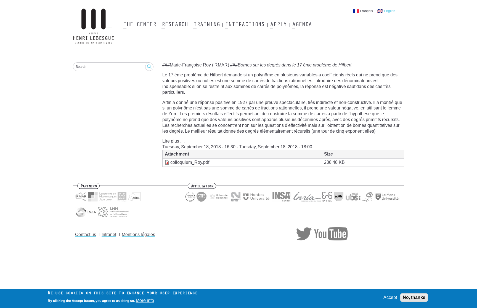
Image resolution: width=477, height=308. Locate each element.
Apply (278, 25)
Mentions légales (138, 234)
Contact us (85, 234)
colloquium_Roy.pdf (189, 162)
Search (81, 67)
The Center (139, 25)
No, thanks (414, 297)
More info (145, 300)
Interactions (244, 25)
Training (206, 25)
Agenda (302, 25)
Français (366, 11)
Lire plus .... (173, 141)
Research (174, 25)
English (389, 11)
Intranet (109, 234)
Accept (390, 297)
